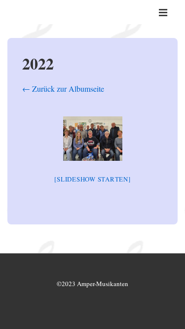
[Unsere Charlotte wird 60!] (92, 138)
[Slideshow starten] (92, 179)
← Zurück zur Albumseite (63, 88)
